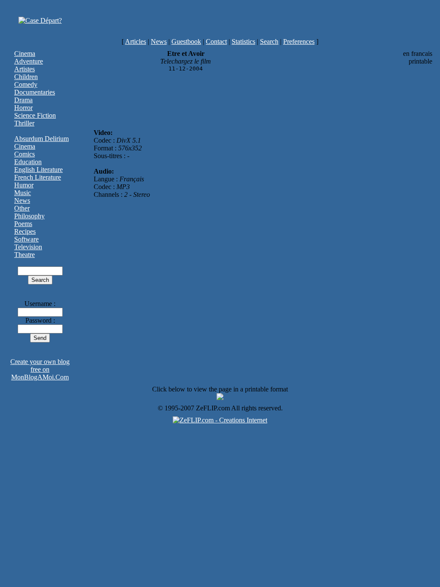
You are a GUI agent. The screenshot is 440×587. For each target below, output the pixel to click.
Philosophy (29, 216)
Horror (23, 107)
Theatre (24, 254)
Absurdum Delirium (41, 138)
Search (269, 41)
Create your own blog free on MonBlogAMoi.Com (40, 369)
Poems (23, 223)
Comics (24, 154)
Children (26, 76)
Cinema (24, 53)
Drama (23, 100)
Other (22, 208)
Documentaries (34, 92)
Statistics (243, 41)
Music (22, 192)
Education (28, 161)
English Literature (38, 169)
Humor (24, 185)
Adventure (28, 61)
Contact (216, 41)
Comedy (25, 84)
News (159, 41)
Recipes (25, 231)
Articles (135, 41)
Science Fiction (35, 115)
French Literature (37, 177)
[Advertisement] (254, 21)
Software (26, 239)
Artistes (24, 69)
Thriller (24, 123)
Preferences (299, 41)
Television (28, 247)
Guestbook (186, 41)
